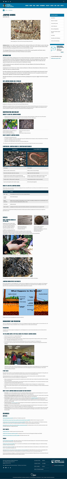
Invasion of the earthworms (8, 446)
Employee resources (50, 477)
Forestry (47, 5)
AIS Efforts (53, 35)
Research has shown (34, 397)
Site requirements (33, 477)
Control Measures (54, 26)
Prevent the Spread (54, 23)
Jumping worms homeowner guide (10, 433)
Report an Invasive (54, 20)
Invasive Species (54, 15)
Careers (43, 466)
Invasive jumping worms (8, 440)
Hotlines (43, 460)
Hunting (26, 5)
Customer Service (37, 463)
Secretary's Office (37, 460)
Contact (62, 5)
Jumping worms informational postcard (11, 435)
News (55, 5)
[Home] (8, 5)
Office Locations (37, 466)
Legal (42, 477)
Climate (37, 5)
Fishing (30, 5)
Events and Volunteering (55, 40)
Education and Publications (55, 38)
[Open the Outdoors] (58, 461)
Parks (34, 5)
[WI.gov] (33, 474)
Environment (42, 5)
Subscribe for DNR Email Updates (59, 465)
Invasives (10, 10)
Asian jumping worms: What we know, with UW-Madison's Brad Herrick (15, 425)
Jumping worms (6, 431)
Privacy (45, 477)
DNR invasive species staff (56, 58)
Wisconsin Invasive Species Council (55, 32)
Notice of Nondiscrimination (38, 469)
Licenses (52, 5)
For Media (43, 463)
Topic (6, 10)
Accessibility (39, 477)
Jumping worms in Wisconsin (8, 443)
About (58, 5)
